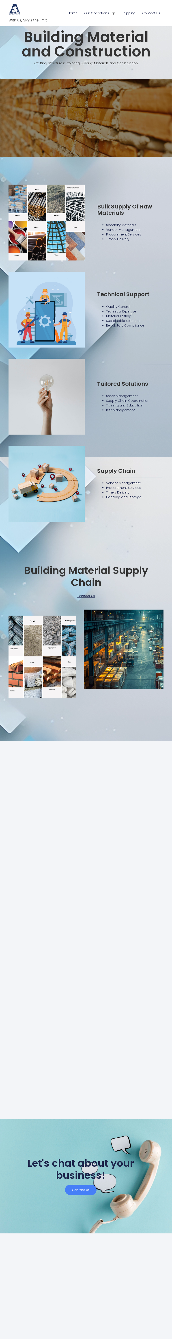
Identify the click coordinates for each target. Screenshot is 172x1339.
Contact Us (151, 13)
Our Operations (96, 13)
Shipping (128, 13)
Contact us (81, 1190)
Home (72, 13)
